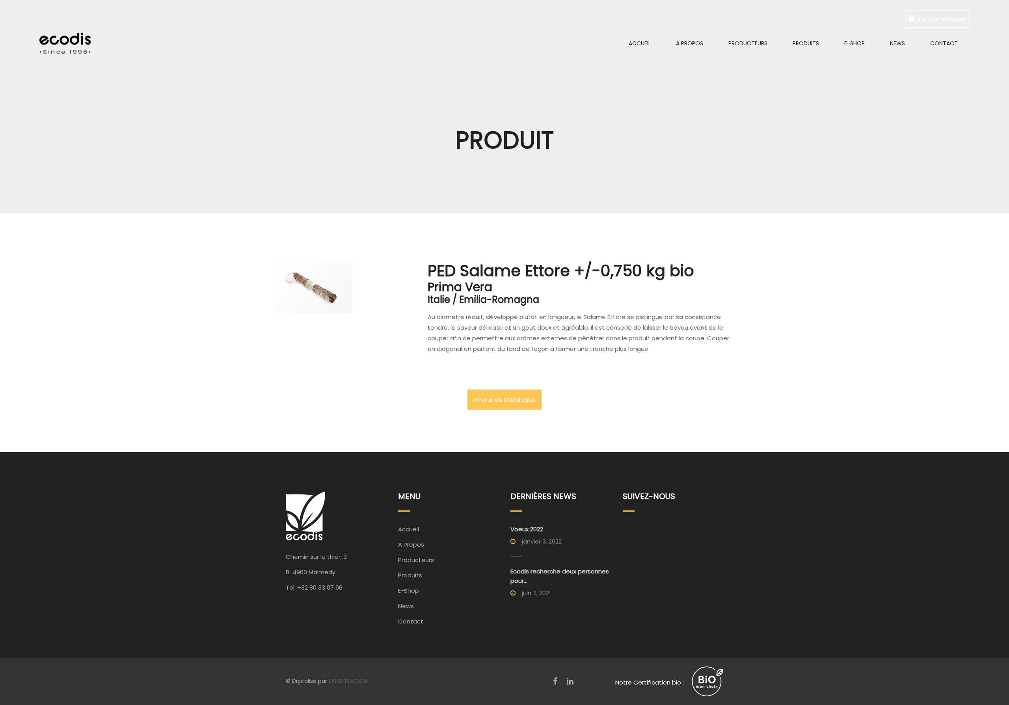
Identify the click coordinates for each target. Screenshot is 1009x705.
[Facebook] (555, 681)
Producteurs (747, 43)
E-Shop (854, 43)
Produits (806, 43)
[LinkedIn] (570, 681)
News (897, 43)
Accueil (640, 43)
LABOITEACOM (348, 681)
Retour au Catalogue (504, 399)
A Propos (689, 43)
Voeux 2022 (526, 529)
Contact (944, 43)
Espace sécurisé (940, 19)
